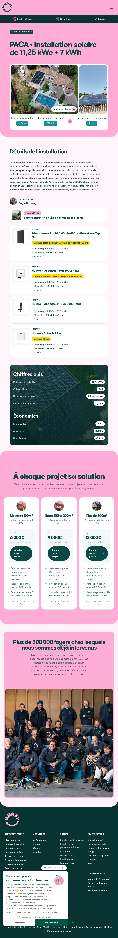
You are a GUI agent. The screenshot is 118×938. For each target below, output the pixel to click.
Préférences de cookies (59, 930)
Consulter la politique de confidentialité (22, 912)
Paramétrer (19, 922)
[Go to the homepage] (12, 819)
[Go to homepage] (7, 7)
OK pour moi (51, 922)
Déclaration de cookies (49, 912)
